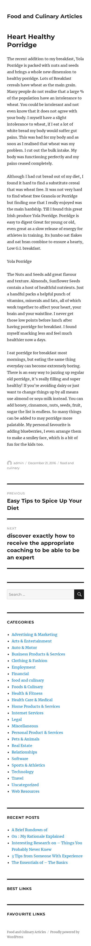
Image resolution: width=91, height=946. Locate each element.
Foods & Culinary (27, 686)
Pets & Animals (25, 739)
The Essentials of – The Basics (40, 862)
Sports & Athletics (28, 765)
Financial (20, 673)
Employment (24, 667)
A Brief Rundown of (29, 829)
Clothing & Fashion (29, 660)
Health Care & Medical (32, 699)
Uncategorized (25, 784)
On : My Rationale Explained (38, 836)
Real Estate (22, 745)
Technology (23, 771)
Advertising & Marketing (34, 634)
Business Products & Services (38, 654)
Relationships (24, 752)
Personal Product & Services (37, 732)
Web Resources (25, 791)
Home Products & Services (36, 706)
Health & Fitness (27, 693)
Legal (17, 719)
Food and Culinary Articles (44, 16)
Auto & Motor (24, 647)
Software (20, 758)
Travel (17, 778)
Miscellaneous (25, 726)
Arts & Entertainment (32, 641)
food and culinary (28, 680)
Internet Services (27, 713)
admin (19, 463)
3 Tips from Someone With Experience (47, 856)
